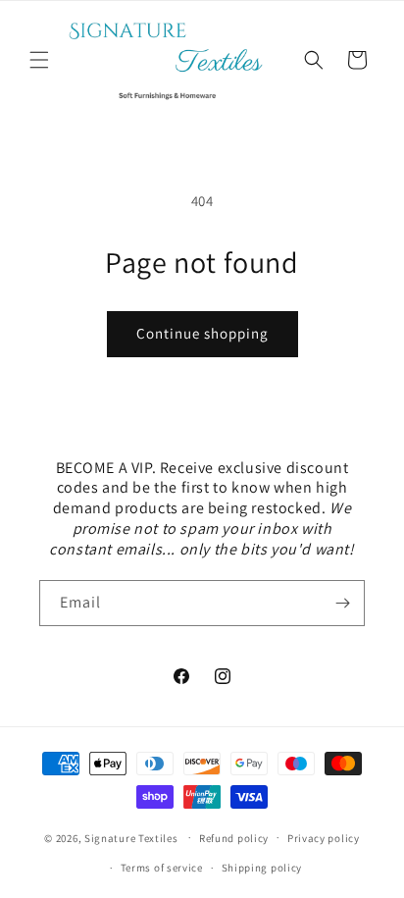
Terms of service (162, 867)
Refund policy (234, 838)
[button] (39, 59)
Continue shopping (202, 333)
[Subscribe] (342, 603)
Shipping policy (262, 867)
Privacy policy (323, 838)
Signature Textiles (131, 837)
